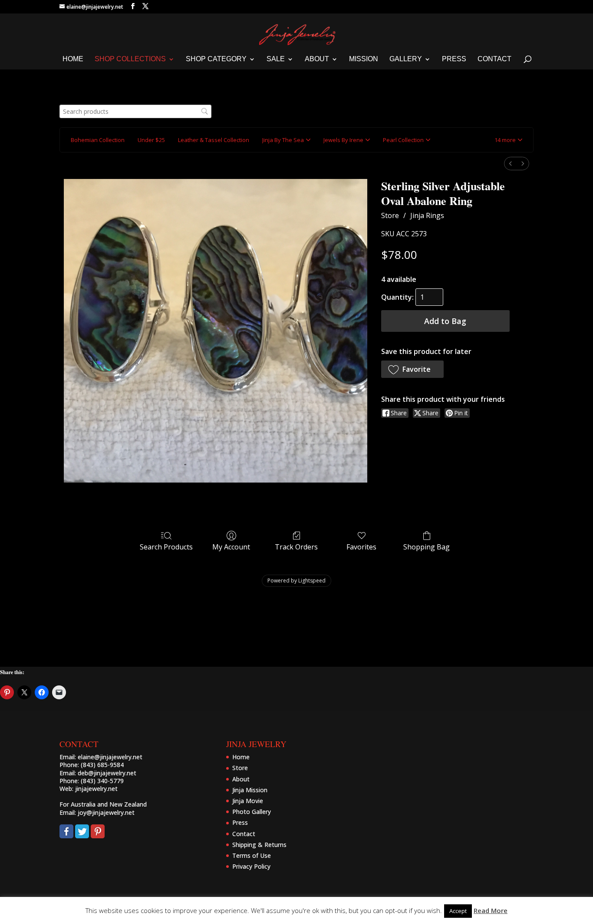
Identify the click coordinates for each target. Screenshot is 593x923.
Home (73, 59)
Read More (490, 910)
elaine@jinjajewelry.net (110, 757)
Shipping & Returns (259, 844)
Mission (363, 59)
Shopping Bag (426, 546)
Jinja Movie (247, 801)
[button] (508, 140)
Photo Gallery (251, 811)
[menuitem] (510, 163)
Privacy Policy (251, 866)
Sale (276, 59)
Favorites (361, 546)
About (317, 59)
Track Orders (296, 546)
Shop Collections (130, 59)
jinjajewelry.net (96, 788)
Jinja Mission (249, 790)
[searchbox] (135, 111)
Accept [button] (458, 911)
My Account (231, 546)
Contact (494, 59)
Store (390, 215)
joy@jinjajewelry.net (106, 812)
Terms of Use (251, 855)
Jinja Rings (427, 215)
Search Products (166, 546)
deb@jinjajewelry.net (107, 773)
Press (454, 59)
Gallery (405, 59)
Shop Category (216, 59)
